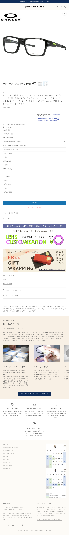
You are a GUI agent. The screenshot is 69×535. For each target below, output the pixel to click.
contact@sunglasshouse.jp (16, 513)
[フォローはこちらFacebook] (4, 525)
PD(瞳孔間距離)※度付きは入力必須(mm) (15, 146)
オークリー (6, 92)
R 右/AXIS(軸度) (7, 169)
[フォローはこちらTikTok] (18, 525)
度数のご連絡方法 (8, 138)
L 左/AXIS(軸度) (7, 192)
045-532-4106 (10, 507)
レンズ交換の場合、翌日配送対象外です (14, 124)
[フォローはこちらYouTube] (13, 525)
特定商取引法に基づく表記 (10, 447)
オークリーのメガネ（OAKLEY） (28, 307)
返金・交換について (8, 453)
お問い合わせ (6, 468)
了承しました (8, 127)
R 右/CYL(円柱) (7, 161)
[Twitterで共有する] (12, 213)
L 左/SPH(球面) (7, 176)
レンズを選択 (6, 130)
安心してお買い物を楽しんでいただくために (34, 394)
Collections (13, 307)
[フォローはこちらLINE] (22, 525)
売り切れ (34, 203)
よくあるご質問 (7, 283)
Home (5, 307)
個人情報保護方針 (8, 450)
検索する (5, 444)
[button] (58, 119)
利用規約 (5, 456)
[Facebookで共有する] (9, 213)
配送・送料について (8, 275)
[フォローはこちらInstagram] (8, 525)
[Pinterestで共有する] (14, 213)
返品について (6, 279)
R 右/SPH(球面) (7, 153)
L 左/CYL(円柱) (7, 184)
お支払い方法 (6, 462)
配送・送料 (6, 459)
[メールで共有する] (17, 213)
